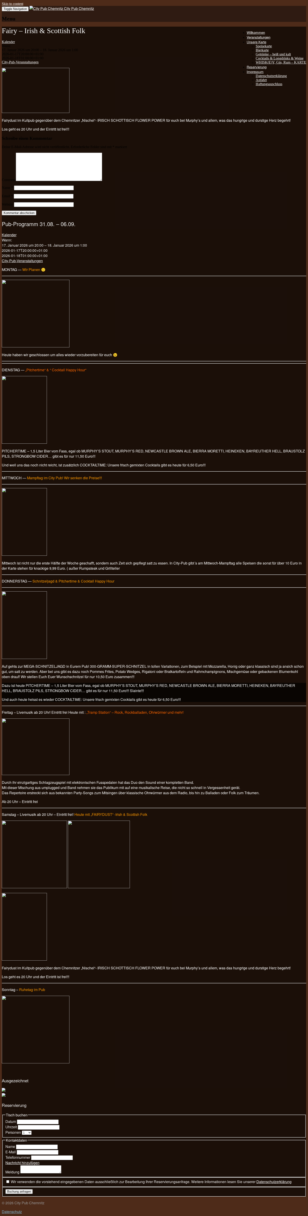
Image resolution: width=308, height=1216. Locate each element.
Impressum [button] (255, 71)
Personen (13, 1132)
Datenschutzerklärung (271, 76)
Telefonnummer (18, 1157)
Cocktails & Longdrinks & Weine (279, 58)
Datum (11, 1121)
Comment (9, 180)
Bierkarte (262, 50)
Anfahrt (261, 80)
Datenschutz (12, 1211)
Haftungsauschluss (269, 84)
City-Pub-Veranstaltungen (20, 62)
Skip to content (12, 4)
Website (7, 204)
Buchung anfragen (19, 1191)
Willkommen (256, 32)
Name (7, 188)
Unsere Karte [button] (256, 41)
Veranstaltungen (258, 37)
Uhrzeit (11, 1126)
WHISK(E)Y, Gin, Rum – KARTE (281, 62)
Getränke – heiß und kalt (273, 54)
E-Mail (11, 1151)
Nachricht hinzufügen (22, 1162)
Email (7, 196)
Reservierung (257, 66)
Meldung (12, 1172)
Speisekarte (264, 46)
